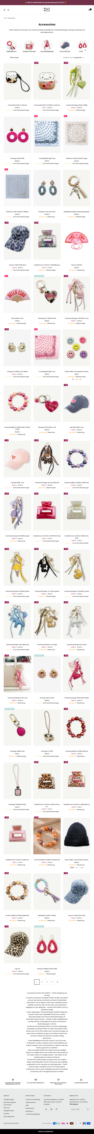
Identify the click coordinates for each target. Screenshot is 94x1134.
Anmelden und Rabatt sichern (64, 578)
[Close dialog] (79, 546)
